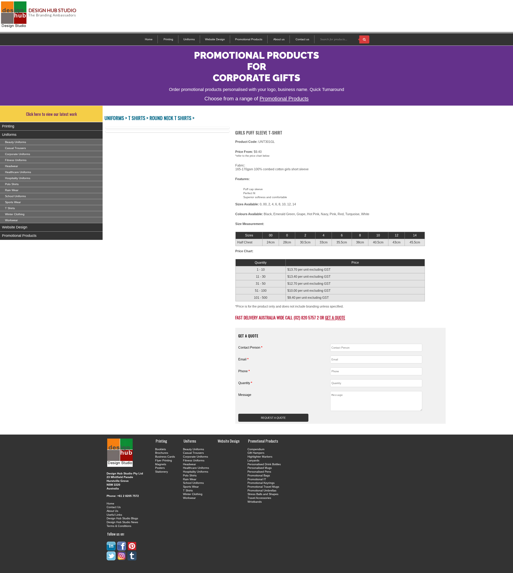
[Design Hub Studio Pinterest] (132, 549)
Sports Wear (13, 202)
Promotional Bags (258, 475)
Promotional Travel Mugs (263, 486)
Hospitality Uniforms (17, 178)
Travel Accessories (259, 497)
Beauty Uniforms (15, 142)
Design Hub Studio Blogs (122, 518)
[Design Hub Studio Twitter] (111, 558)
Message (244, 394)
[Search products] (364, 39)
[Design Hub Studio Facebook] (122, 549)
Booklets (160, 449)
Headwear (11, 166)
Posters (160, 467)
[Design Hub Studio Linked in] (111, 549)
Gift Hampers (255, 452)
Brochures (161, 452)
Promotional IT (256, 479)
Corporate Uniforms (17, 154)
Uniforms (189, 39)
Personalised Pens (259, 471)
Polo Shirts (12, 184)
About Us (112, 510)
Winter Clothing (14, 214)
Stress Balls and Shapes (262, 494)
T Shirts (10, 208)
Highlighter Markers (259, 456)
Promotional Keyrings (261, 482)
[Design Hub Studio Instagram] (122, 558)
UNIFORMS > (116, 117)
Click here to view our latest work (51, 114)
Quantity (245, 383)
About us (279, 39)
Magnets (160, 464)
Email (243, 359)
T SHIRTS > (138, 117)
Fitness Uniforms (15, 160)
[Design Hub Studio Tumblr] (132, 558)
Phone (244, 371)
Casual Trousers (15, 148)
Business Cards (165, 456)
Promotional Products (248, 39)
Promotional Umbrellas (261, 490)
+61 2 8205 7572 (128, 495)
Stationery (161, 471)
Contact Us (114, 507)
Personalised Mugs (259, 467)
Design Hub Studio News (122, 522)
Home (148, 39)
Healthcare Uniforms (18, 172)
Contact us (302, 39)
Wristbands (254, 501)
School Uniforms (15, 196)
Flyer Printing (163, 460)
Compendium (256, 449)
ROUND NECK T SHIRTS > (171, 117)
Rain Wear (11, 190)
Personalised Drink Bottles (264, 464)
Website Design (215, 39)
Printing (168, 39)
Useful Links (114, 514)
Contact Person (250, 347)
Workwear (11, 220)
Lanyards (253, 460)
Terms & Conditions (119, 526)
